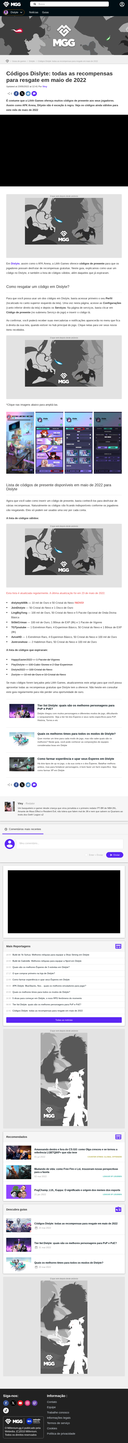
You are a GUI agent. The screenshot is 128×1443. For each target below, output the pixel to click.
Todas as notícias (64, 1020)
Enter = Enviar (96, 855)
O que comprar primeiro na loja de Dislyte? (33, 973)
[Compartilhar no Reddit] (28, 93)
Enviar (116, 855)
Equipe (51, 1407)
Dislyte (32, 61)
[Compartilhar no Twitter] (22, 93)
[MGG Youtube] (20, 1403)
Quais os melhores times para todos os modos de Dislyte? (76, 733)
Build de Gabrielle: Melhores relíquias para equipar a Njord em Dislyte (46, 961)
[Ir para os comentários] (34, 93)
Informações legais (59, 1417)
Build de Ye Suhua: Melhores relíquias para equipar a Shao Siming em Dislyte (50, 954)
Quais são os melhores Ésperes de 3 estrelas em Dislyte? (41, 967)
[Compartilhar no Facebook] (16, 93)
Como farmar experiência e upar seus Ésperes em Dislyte (75, 758)
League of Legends (112, 1176)
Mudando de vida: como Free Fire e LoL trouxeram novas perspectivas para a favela (76, 1170)
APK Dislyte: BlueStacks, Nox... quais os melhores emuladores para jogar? (49, 986)
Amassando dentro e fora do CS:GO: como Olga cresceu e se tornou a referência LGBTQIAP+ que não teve (75, 1151)
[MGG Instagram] (27, 1403)
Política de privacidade (61, 1433)
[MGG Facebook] (6, 1403)
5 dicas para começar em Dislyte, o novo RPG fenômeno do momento (47, 998)
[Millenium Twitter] (13, 1403)
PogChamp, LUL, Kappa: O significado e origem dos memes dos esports (77, 1190)
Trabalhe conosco (58, 1412)
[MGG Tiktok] (6, 1410)
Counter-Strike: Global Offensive (105, 1157)
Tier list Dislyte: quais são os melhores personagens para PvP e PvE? (75, 707)
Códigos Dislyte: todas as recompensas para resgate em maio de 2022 (47, 1010)
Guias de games (19, 61)
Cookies (52, 1428)
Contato (52, 1402)
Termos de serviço (58, 1423)
